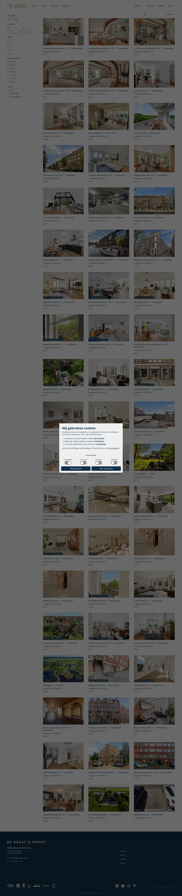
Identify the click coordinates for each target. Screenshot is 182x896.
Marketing (114, 459)
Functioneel (83, 459)
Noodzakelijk (68, 459)
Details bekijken (91, 455)
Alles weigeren (76, 468)
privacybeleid (113, 448)
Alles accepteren (106, 468)
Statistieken (98, 459)
